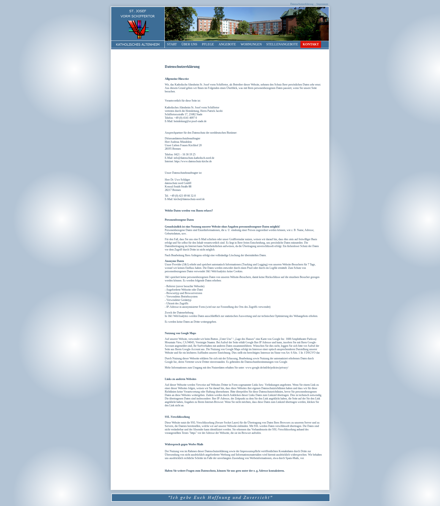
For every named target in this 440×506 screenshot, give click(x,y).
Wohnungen (251, 44)
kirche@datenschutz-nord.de (189, 199)
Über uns (189, 44)
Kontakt (311, 44)
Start (172, 44)
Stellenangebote (282, 44)
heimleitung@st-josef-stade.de (190, 121)
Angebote (227, 44)
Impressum (322, 4)
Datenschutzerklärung (302, 4)
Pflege (208, 44)
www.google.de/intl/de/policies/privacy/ (266, 367)
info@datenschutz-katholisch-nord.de (194, 158)
